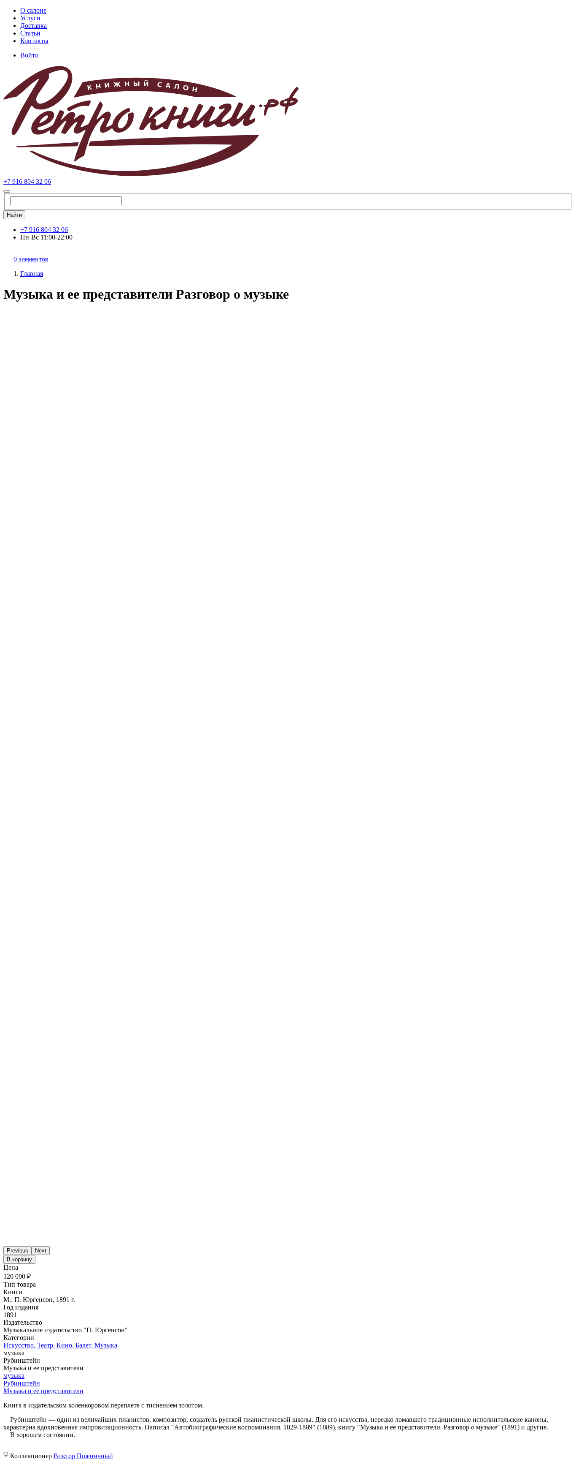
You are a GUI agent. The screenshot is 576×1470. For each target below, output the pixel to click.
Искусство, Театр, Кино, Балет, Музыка (60, 1345)
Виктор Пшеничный (83, 1455)
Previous (17, 1250)
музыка (13, 1375)
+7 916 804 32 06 (27, 181)
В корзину (19, 1259)
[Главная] (151, 173)
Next (40, 1250)
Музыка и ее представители (43, 1390)
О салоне (33, 10)
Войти (29, 55)
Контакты (34, 40)
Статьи (30, 33)
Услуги (30, 18)
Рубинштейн (21, 1383)
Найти (14, 215)
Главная (31, 273)
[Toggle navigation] (6, 191)
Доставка (33, 25)
